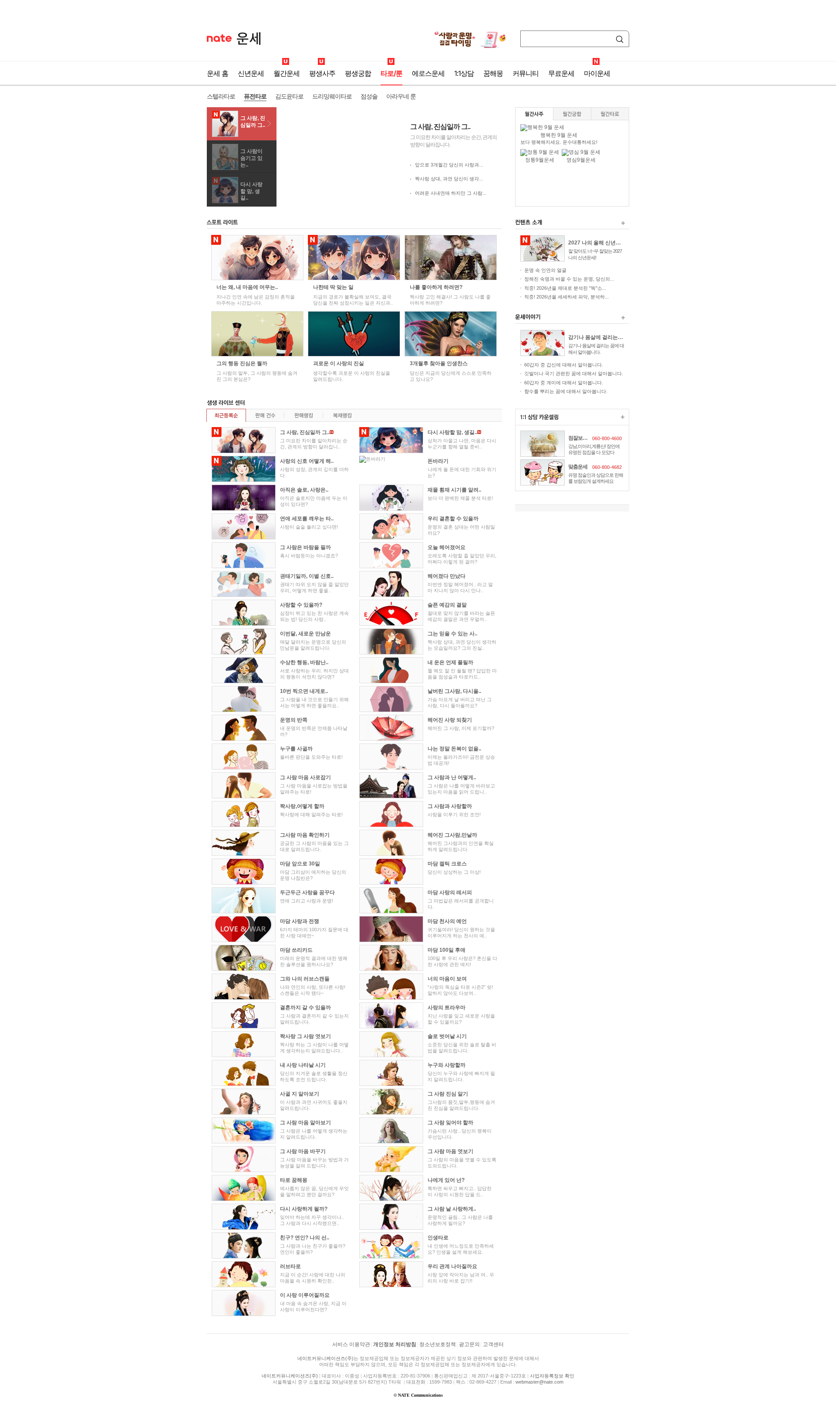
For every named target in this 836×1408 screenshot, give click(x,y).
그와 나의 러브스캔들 (305, 979)
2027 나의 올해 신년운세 (596, 243)
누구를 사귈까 (296, 749)
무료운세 (561, 73)
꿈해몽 (493, 73)
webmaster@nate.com (539, 1381)
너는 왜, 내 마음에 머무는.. (247, 287)
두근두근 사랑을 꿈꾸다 (307, 892)
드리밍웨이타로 (332, 96)
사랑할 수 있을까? (301, 605)
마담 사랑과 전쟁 (299, 921)
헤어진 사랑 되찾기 (450, 720)
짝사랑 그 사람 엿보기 (305, 1036)
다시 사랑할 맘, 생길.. (251, 191)
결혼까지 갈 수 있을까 (305, 1007)
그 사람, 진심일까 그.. (252, 121)
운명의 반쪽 (293, 720)
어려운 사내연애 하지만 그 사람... (450, 193)
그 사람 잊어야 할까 (450, 1123)
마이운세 (597, 73)
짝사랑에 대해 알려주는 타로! (311, 814)
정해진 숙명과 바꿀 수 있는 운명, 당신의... (569, 279)
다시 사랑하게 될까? (303, 1209)
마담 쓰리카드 (296, 950)
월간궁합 (572, 114)
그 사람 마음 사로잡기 (305, 777)
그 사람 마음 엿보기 (450, 1151)
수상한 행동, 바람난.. (304, 662)
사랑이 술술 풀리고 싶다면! (309, 526)
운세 (249, 38)
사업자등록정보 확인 (552, 1375)
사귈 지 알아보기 (299, 1094)
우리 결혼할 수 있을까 (453, 519)
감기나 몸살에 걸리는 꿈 (596, 337)
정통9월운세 (539, 160)
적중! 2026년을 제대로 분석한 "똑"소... (565, 288)
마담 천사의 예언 (447, 921)
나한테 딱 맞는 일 (333, 287)
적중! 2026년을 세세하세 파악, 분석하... (566, 296)
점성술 (369, 96)
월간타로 (610, 114)
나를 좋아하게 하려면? (436, 287)
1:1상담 (464, 73)
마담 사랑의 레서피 (450, 892)
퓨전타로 (255, 96)
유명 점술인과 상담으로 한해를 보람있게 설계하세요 (595, 478)
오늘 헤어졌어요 (446, 547)
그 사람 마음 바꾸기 (303, 1151)
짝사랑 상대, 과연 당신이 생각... (449, 178)
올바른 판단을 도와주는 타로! (311, 757)
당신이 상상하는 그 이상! (454, 872)
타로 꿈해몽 (293, 1180)
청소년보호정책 (437, 1344)
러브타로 (290, 1266)
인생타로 (438, 1238)
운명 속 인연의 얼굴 (545, 270)
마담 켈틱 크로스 (447, 864)
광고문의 (469, 1344)
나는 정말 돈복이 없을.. (454, 749)
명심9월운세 (581, 160)
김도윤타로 (289, 96)
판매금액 (303, 415)
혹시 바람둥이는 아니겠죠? (309, 555)
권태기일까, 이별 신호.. (307, 576)
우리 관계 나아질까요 (452, 1266)
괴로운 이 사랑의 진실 (338, 363)
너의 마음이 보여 (447, 979)
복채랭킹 (342, 415)
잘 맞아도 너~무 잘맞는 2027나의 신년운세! (595, 254)
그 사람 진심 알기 (448, 1094)
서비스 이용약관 (351, 1344)
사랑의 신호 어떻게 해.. (307, 461)
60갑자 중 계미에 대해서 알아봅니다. (563, 382)
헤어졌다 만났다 (446, 576)
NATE (219, 38)
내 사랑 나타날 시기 (303, 1065)
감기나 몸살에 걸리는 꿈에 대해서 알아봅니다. (596, 349)
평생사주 (322, 73)
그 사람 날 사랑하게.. (452, 1209)
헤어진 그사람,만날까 (452, 835)
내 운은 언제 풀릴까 (450, 662)
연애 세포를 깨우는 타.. (307, 519)
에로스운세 (428, 73)
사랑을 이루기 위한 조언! (454, 814)
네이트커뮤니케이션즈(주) (325, 1358)
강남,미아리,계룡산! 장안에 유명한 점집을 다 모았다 (594, 449)
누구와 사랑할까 (446, 1065)
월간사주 (534, 114)
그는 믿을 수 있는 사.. (452, 634)
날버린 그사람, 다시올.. (454, 691)
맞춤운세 (577, 467)
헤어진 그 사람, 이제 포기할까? (461, 728)
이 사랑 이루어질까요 (305, 1295)
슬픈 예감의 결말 (447, 605)
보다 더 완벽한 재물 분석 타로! (460, 498)
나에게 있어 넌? (446, 1180)
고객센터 (493, 1344)
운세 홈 (217, 73)
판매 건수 (264, 415)
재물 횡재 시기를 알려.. (454, 490)
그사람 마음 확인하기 (305, 835)
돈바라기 (438, 461)
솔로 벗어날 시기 (447, 1036)
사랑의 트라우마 (446, 1007)
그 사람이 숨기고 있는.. (251, 158)
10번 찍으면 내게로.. (304, 691)
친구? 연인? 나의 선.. (304, 1238)
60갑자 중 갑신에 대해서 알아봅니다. (563, 364)
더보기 (623, 223)
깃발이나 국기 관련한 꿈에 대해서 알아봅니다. (573, 373)
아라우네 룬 (401, 96)
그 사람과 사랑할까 (450, 806)
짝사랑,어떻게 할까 (302, 806)
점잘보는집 (579, 438)
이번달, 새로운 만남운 (305, 634)
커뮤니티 (525, 73)
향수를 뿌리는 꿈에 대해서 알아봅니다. (565, 391)
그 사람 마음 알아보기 (305, 1123)
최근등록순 (226, 415)
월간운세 (286, 73)
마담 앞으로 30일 (300, 864)
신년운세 (251, 73)
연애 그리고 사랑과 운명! (306, 900)
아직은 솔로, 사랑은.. (304, 490)
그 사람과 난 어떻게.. (452, 777)
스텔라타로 (221, 96)
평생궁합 (358, 73)
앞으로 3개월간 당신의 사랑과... (449, 164)
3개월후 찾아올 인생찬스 (439, 363)
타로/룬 (391, 73)
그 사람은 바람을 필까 (305, 547)
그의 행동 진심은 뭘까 (241, 363)
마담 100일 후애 (446, 950)
